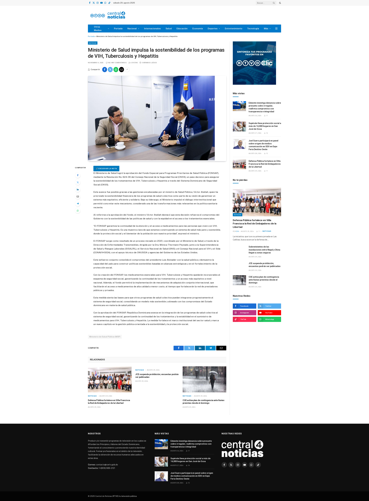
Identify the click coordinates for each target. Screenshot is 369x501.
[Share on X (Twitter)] (110, 69)
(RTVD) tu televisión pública (124, 496)
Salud (169, 28)
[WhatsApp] (77, 210)
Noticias (92, 43)
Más (266, 28)
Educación (182, 28)
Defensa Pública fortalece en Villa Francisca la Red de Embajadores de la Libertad (109, 401)
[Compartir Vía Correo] (121, 69)
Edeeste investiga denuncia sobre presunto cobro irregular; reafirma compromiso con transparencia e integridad (265, 107)
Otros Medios (97, 28)
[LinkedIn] (77, 189)
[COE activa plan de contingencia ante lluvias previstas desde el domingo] (204, 379)
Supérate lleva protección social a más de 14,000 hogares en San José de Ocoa (265, 126)
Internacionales (152, 28)
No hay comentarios (117, 63)
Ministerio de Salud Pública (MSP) (105, 337)
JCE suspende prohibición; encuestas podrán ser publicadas (157, 375)
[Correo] (77, 196)
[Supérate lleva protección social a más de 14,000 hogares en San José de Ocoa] (239, 126)
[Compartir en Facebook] (104, 69)
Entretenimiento (233, 28)
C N (237, 231)
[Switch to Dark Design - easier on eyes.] (279, 3)
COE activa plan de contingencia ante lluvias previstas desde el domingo (203, 401)
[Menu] (276, 28)
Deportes (213, 28)
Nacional (132, 28)
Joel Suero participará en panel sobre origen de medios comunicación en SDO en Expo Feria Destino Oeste (263, 145)
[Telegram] (77, 203)
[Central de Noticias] (116, 15)
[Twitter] (77, 182)
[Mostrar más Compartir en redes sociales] (127, 69)
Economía (197, 28)
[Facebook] (77, 175)
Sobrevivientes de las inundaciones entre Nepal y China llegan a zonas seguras (264, 250)
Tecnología (253, 28)
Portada (118, 28)
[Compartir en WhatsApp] (115, 69)
